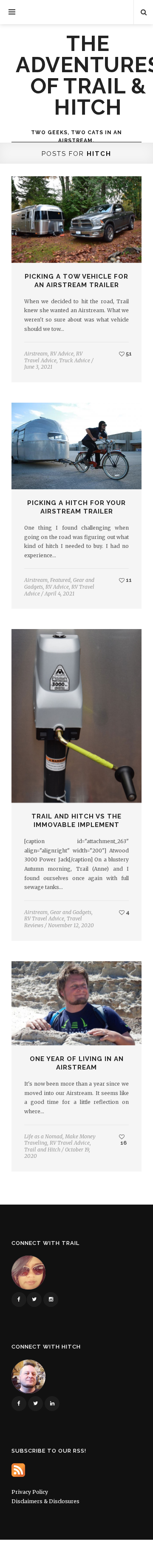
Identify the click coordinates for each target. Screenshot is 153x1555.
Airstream (36, 353)
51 (128, 353)
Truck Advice (74, 360)
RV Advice (62, 353)
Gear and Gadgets (70, 912)
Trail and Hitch (42, 1149)
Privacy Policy (29, 1492)
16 (123, 1143)
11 (128, 580)
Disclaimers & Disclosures (45, 1501)
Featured (60, 580)
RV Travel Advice (53, 357)
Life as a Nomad (43, 1136)
